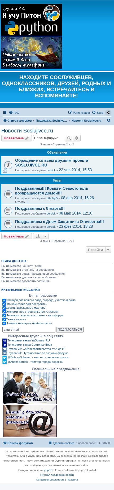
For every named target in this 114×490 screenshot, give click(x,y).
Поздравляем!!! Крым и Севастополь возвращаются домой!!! (51, 190)
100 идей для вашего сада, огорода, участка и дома (41, 300)
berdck (51, 170)
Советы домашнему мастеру (25, 307)
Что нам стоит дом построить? (26, 304)
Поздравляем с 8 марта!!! (40, 208)
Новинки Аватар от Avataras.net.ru (29, 323)
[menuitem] (14, 113)
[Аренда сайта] (30, 388)
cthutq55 (52, 198)
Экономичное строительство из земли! (32, 311)
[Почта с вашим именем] (30, 421)
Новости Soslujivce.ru (27, 131)
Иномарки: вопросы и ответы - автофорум (34, 315)
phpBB (48, 470)
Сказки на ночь (16, 319)
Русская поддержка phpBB (57, 474)
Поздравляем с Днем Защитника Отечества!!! (59, 221)
